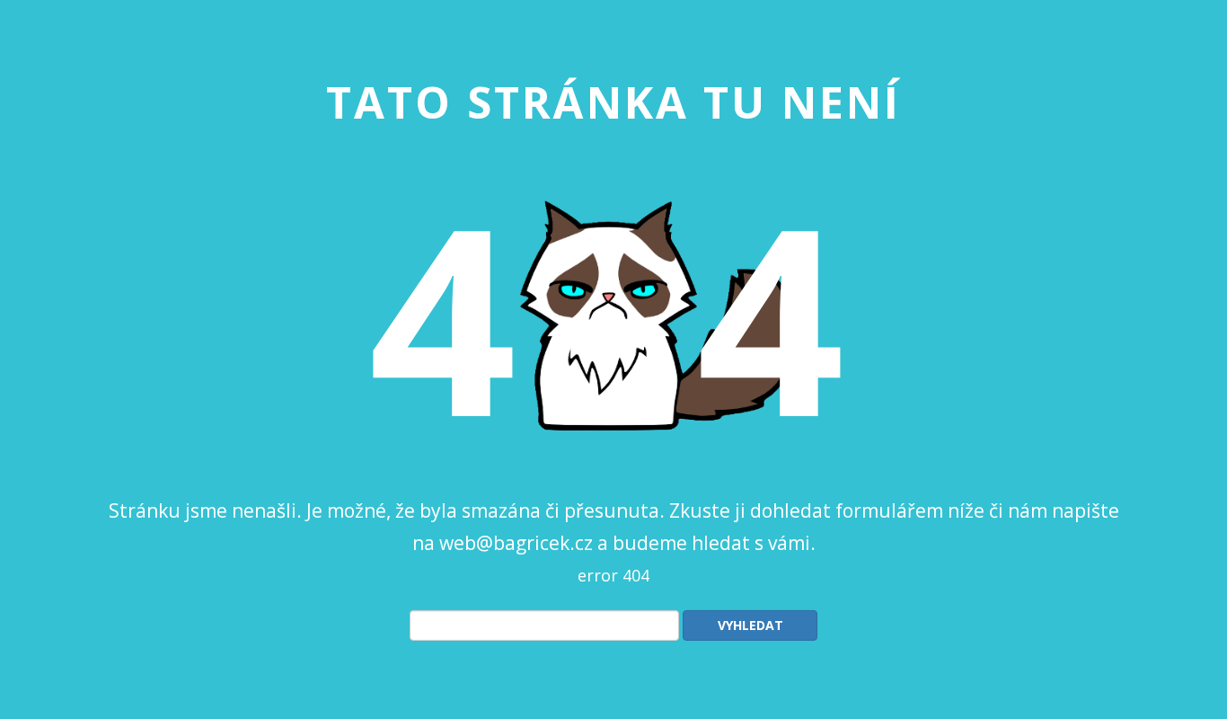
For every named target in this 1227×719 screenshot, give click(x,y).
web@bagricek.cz (516, 542)
